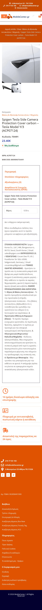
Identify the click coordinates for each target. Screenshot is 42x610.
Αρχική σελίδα (10, 29)
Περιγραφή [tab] (10, 171)
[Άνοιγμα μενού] (4, 16)
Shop (19, 29)
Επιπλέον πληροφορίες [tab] (16, 176)
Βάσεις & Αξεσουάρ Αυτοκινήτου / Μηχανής (20, 115)
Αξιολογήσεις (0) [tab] (13, 182)
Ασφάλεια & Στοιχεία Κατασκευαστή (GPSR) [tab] (16, 188)
